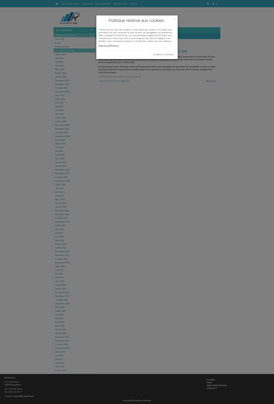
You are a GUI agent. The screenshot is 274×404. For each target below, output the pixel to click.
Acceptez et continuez (163, 54)
